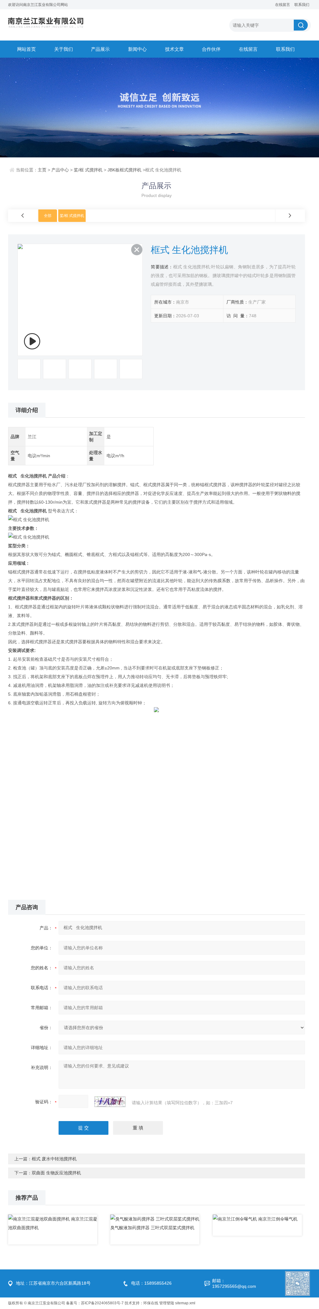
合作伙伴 (211, 49)
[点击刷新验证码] (110, 1101)
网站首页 (26, 49)
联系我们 (301, 4)
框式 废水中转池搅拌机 (54, 1158)
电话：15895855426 (151, 1283)
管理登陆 (166, 1303)
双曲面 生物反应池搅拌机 (56, 1172)
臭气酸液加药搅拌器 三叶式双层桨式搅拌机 (152, 1227)
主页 (42, 169)
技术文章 (174, 49)
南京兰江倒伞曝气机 (278, 1218)
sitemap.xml (185, 1303)
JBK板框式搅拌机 (124, 169)
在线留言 (282, 4)
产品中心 (60, 169)
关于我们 (63, 49)
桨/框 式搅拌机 (88, 169)
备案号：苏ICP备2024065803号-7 (95, 1303)
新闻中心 (137, 49)
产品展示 (100, 49)
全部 (47, 215)
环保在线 (150, 1303)
